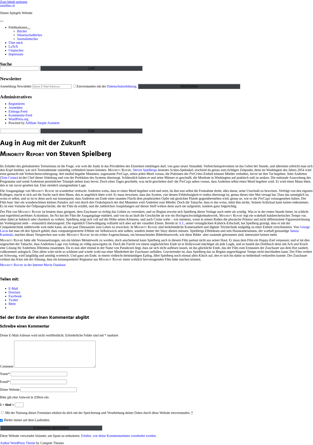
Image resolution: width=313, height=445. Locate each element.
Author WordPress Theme (17, 443)
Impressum (16, 54)
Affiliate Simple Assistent (42, 123)
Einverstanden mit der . (107, 86)
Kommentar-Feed (20, 115)
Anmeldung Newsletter (15, 86)
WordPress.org (18, 119)
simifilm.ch (7, 5)
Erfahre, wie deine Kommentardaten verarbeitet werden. (118, 436)
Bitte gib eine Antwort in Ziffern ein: (24, 397)
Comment (6, 366)
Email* (5, 381)
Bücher (22, 31)
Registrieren (17, 104)
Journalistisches (27, 39)
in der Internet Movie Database (33, 265)
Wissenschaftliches (29, 35)
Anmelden (16, 107)
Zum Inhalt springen (13, 2)
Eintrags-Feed (18, 111)
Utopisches (16, 50)
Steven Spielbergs (145, 170)
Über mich (16, 42)
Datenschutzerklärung (121, 86)
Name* (5, 374)
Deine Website (10, 389)
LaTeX (13, 46)
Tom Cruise (9, 177)
